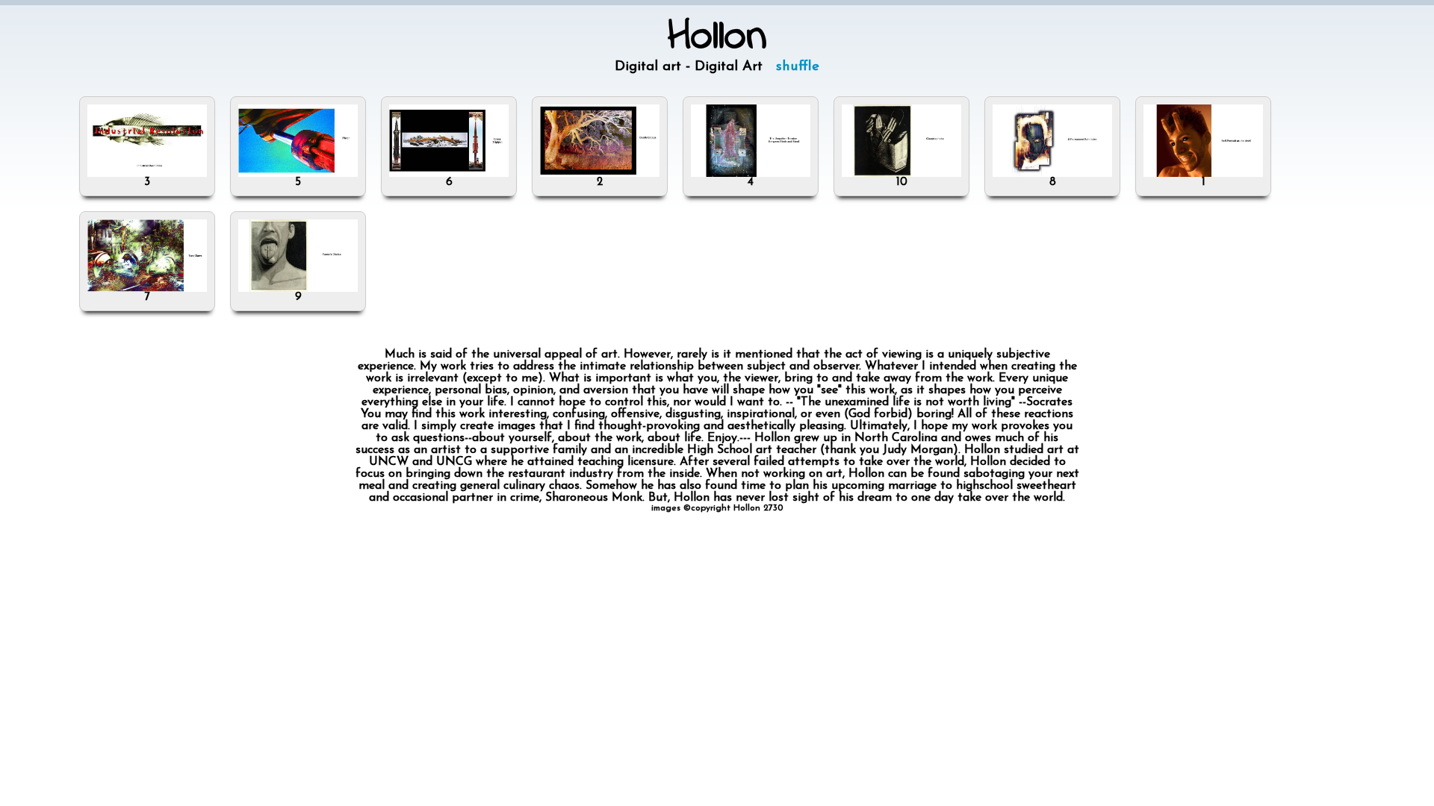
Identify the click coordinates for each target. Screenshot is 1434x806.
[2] (599, 174)
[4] (750, 174)
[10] (901, 174)
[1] (1203, 174)
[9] (298, 289)
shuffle (797, 67)
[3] (147, 174)
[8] (1052, 174)
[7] (147, 289)
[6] (449, 174)
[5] (298, 174)
